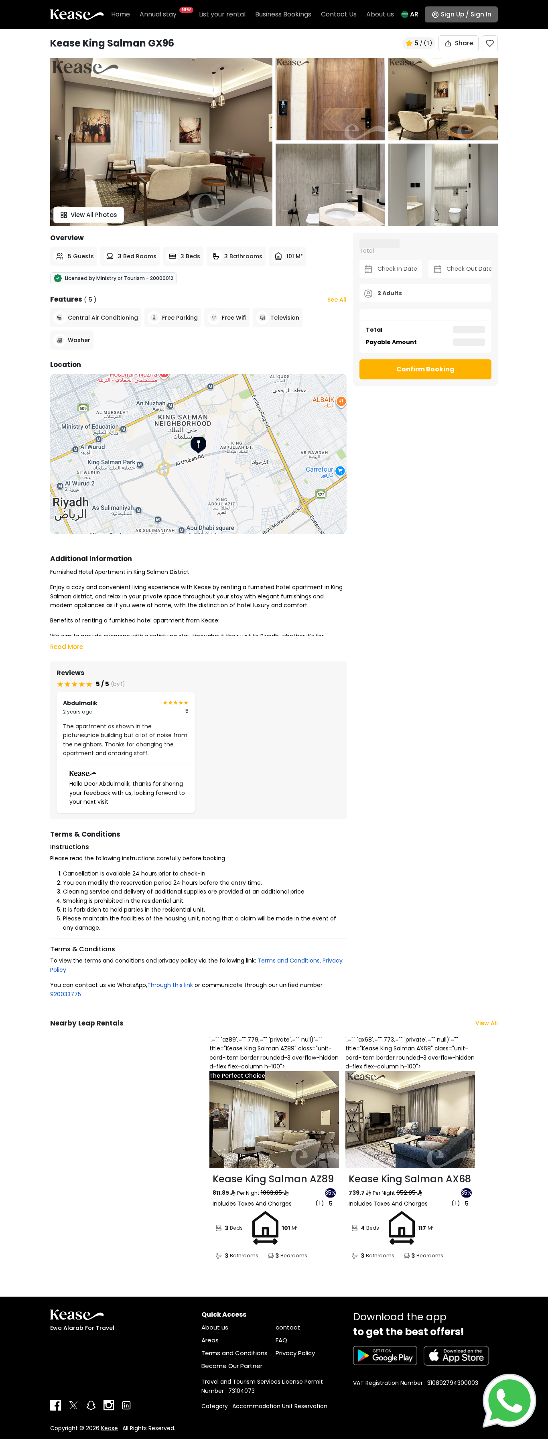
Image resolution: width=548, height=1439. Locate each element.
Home (120, 14)
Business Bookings (283, 14)
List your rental (222, 14)
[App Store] (456, 1356)
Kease (109, 1428)
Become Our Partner (231, 1366)
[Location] (198, 454)
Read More (66, 646)
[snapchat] (91, 1405)
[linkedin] (126, 1405)
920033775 (65, 994)
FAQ (281, 1340)
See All (337, 300)
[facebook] (55, 1405)
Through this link (170, 985)
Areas (210, 1340)
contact (288, 1327)
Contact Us (339, 14)
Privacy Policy (295, 1353)
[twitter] (73, 1405)
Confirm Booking (425, 369)
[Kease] (77, 14)
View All (486, 1023)
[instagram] (108, 1405)
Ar (414, 14)
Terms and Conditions (289, 961)
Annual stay (164, 14)
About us (380, 14)
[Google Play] (385, 1355)
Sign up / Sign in (466, 14)
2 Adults (390, 293)
